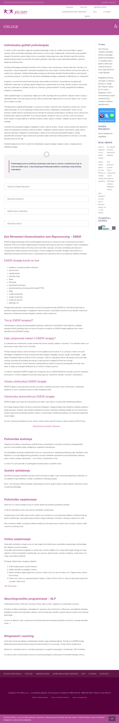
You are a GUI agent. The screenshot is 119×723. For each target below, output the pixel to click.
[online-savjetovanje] (107, 109)
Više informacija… (11, 586)
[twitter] (59, 705)
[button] (116, 26)
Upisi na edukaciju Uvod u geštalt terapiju (101, 152)
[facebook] (55, 705)
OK (112, 719)
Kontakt (112, 2)
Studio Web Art (106, 693)
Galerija (104, 2)
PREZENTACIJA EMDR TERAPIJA (46, 426)
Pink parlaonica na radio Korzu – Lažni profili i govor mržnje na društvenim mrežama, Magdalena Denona (111, 175)
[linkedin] (63, 705)
